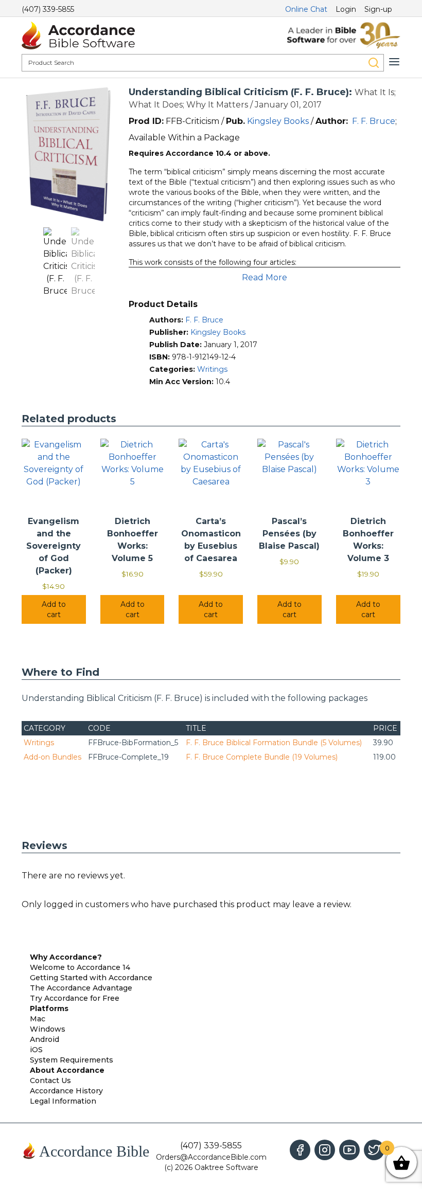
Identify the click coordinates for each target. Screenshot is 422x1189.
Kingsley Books (278, 121)
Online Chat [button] (306, 9)
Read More (264, 277)
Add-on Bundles (52, 757)
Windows (47, 1029)
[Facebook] (300, 1150)
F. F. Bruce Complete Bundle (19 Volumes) (262, 757)
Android (44, 1039)
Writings (212, 369)
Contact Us (50, 1080)
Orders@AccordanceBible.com (211, 1157)
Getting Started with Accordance (91, 977)
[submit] (373, 63)
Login (346, 9)
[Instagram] (324, 1150)
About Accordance (67, 1070)
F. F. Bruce (373, 121)
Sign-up (378, 9)
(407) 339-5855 (48, 9)
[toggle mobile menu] (394, 62)
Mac (37, 1018)
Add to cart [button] (54, 609)
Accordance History (66, 1090)
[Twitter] (374, 1150)
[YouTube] (349, 1150)
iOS (36, 1049)
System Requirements (71, 1060)
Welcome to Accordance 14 (80, 967)
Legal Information (63, 1101)
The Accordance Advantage (81, 988)
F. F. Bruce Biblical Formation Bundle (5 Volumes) (274, 742)
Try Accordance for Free (74, 998)
